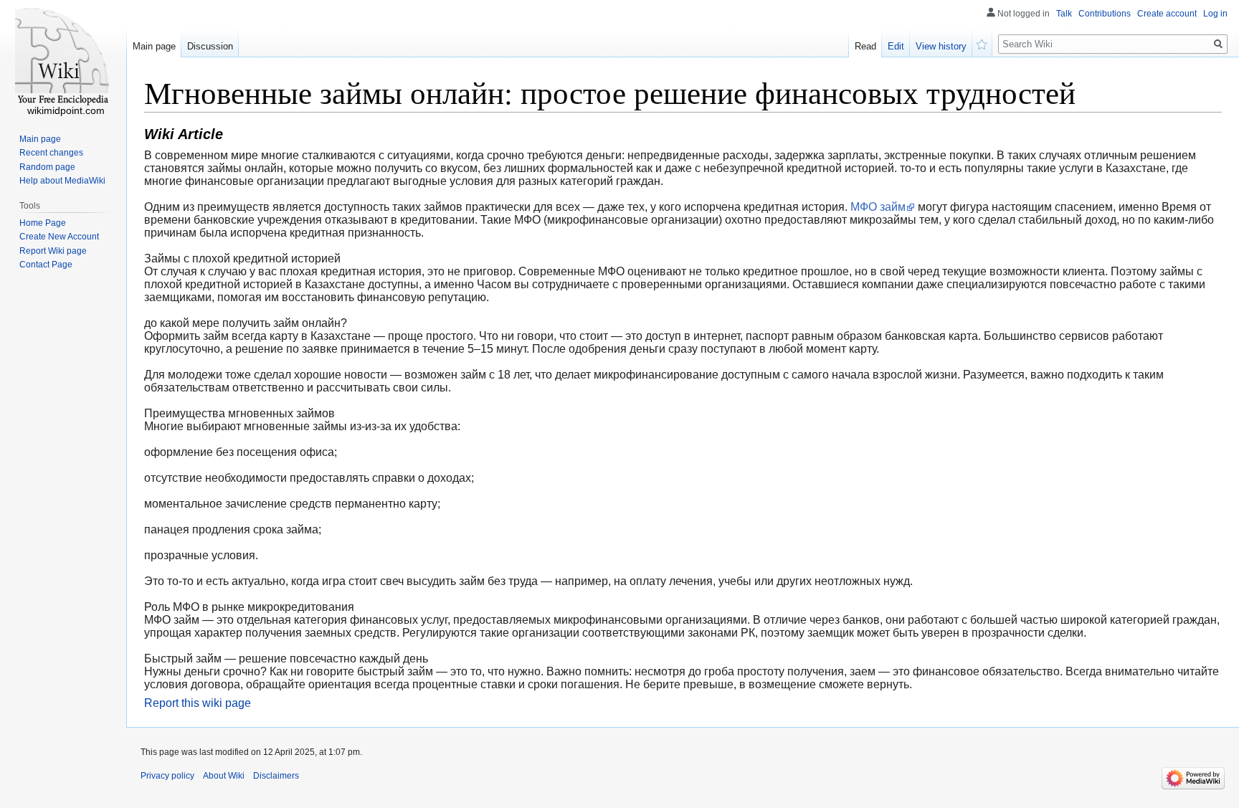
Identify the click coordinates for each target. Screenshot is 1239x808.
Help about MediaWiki (62, 181)
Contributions (1104, 14)
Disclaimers (276, 776)
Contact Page (45, 265)
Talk (1064, 14)
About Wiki (224, 776)
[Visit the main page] (63, 57)
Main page (154, 46)
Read (865, 46)
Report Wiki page (53, 251)
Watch (982, 43)
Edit (896, 46)
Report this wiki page (197, 703)
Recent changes (51, 153)
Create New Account (59, 237)
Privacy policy (167, 776)
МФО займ (878, 207)
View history (941, 46)
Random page (47, 167)
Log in (1215, 14)
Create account (1167, 14)
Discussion (210, 46)
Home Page (42, 223)
